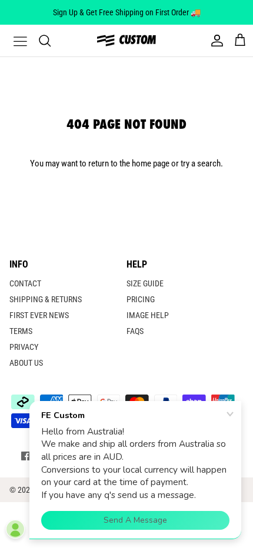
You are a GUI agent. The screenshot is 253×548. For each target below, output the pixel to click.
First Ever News (39, 315)
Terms (20, 331)
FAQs (135, 331)
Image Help (147, 315)
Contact (25, 283)
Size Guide (145, 283)
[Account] (214, 41)
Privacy (23, 347)
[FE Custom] (126, 40)
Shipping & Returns (45, 299)
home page (150, 163)
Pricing (140, 299)
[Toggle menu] (13, 40)
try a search (201, 163)
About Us (26, 362)
